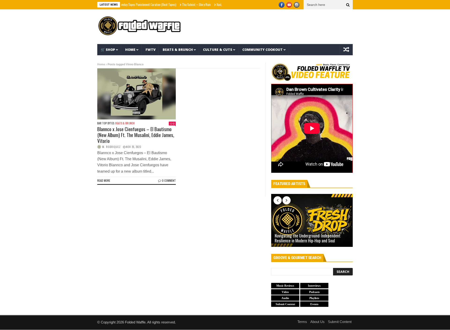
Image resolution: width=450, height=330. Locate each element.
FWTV (151, 49)
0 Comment (169, 180)
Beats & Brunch (178, 49)
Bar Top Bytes (105, 123)
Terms (302, 322)
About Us (317, 322)
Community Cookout (262, 49)
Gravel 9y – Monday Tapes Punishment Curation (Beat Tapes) (132, 4)
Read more (103, 180)
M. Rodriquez (111, 147)
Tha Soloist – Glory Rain (188, 4)
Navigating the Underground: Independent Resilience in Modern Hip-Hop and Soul (308, 238)
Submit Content (340, 322)
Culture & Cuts (217, 49)
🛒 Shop (108, 49)
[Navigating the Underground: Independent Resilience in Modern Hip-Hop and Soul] (312, 220)
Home (130, 49)
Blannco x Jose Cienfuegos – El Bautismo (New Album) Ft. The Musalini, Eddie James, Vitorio (135, 134)
